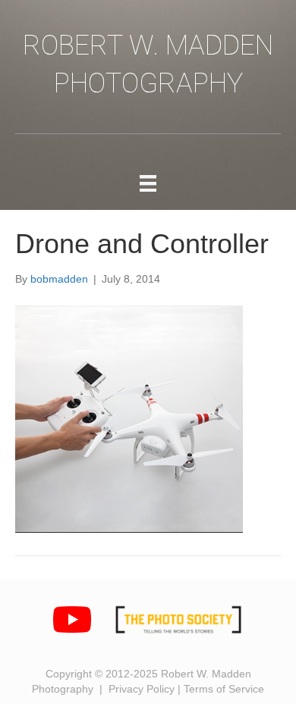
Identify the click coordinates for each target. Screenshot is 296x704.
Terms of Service (224, 689)
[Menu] (148, 183)
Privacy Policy (142, 689)
